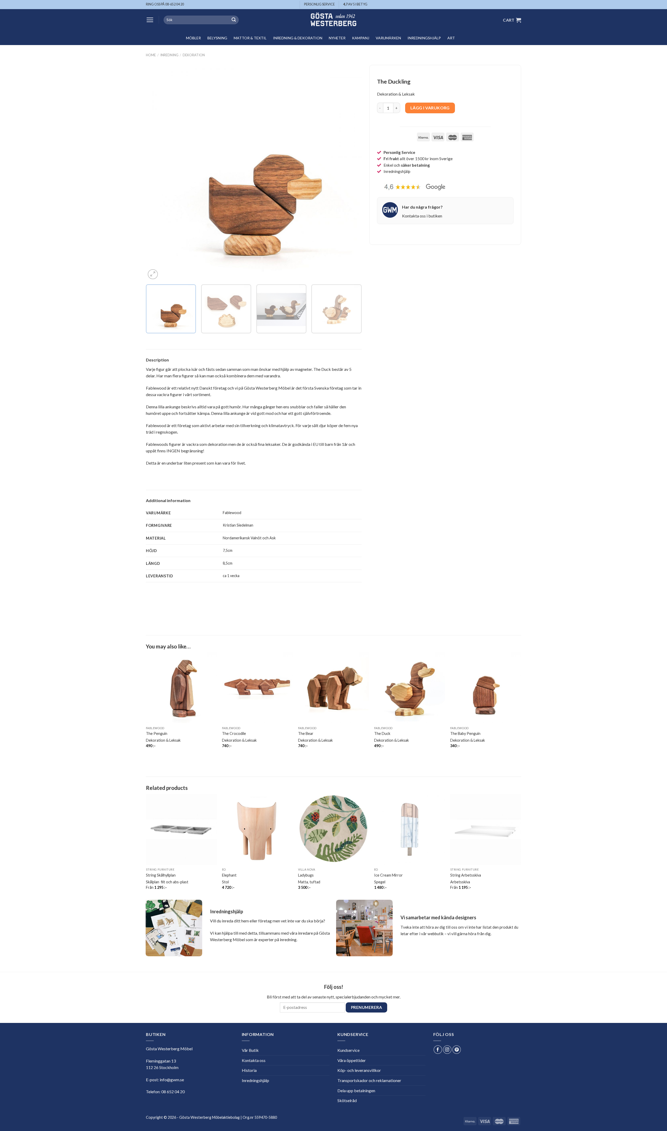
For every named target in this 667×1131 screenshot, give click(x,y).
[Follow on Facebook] (438, 1049)
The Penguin (156, 733)
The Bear (305, 733)
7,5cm (227, 550)
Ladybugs (306, 875)
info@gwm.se (172, 1079)
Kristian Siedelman (238, 525)
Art (451, 38)
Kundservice (348, 1050)
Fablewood (232, 512)
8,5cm (227, 563)
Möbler (193, 38)
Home (151, 55)
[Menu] (150, 20)
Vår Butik (250, 1050)
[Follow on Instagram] (447, 1049)
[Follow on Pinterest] (456, 1049)
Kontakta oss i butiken (422, 215)
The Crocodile (234, 733)
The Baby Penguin (465, 733)
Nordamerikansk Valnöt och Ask (249, 538)
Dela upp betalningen (356, 1090)
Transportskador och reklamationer (369, 1080)
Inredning (169, 55)
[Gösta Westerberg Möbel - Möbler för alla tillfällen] (333, 19)
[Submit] (233, 20)
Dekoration (194, 55)
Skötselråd (347, 1100)
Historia (249, 1070)
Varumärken (388, 38)
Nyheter (337, 38)
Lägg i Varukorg (430, 107)
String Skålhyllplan (161, 875)
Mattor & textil (250, 38)
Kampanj (360, 38)
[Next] (350, 173)
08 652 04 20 (173, 1091)
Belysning (217, 38)
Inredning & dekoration (297, 38)
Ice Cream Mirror (388, 875)
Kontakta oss (253, 1060)
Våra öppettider (351, 1060)
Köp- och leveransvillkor (359, 1070)
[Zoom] (153, 274)
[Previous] (157, 173)
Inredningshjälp (424, 38)
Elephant (229, 875)
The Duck (382, 733)
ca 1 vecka (231, 575)
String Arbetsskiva (465, 875)
